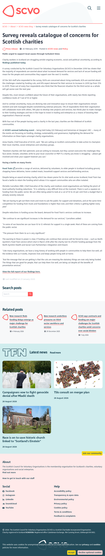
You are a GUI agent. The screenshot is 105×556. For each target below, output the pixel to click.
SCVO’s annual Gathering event (19, 130)
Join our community (92, 453)
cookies (96, 544)
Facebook (10, 491)
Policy (65, 49)
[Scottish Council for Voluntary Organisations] (21, 11)
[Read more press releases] (4, 49)
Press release (12, 49)
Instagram (10, 495)
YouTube (10, 508)
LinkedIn (10, 499)
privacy (85, 544)
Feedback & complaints (64, 516)
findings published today (14, 63)
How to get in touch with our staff (18, 478)
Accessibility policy (62, 491)
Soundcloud (11, 504)
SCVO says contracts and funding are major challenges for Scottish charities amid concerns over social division (89, 323)
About (13, 26)
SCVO (4, 26)
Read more (55, 352)
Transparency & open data (66, 495)
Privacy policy (60, 504)
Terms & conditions (63, 512)
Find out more (9, 472)
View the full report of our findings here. (21, 272)
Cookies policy (60, 508)
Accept (71, 552)
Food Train (7, 168)
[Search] (30, 294)
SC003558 (30, 532)
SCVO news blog (26, 26)
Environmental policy (64, 499)
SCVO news (53, 49)
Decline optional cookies (90, 552)
